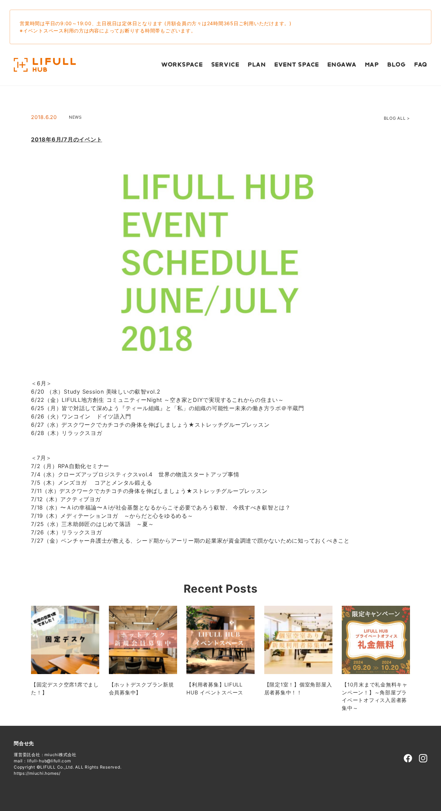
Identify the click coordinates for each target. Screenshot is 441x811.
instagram (423, 758)
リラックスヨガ (82, 432)
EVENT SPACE (296, 65)
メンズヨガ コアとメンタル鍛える (105, 482)
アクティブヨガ (80, 499)
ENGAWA (342, 65)
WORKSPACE (182, 65)
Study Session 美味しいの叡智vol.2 (112, 391)
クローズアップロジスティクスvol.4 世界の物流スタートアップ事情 (148, 474)
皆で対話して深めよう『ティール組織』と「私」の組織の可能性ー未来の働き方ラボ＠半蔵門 (183, 408)
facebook (408, 758)
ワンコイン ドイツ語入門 (96, 416)
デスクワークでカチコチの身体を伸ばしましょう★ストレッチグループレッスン (165, 424)
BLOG (396, 65)
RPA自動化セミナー (84, 466)
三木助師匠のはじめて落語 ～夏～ (107, 524)
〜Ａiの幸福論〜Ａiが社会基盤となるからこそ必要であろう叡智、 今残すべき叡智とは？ (175, 507)
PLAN (257, 65)
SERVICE (225, 65)
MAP (372, 65)
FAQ (420, 65)
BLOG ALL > (397, 118)
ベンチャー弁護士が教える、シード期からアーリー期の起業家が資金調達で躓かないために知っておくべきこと (205, 540)
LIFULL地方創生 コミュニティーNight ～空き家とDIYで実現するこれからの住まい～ (173, 399)
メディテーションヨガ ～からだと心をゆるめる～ (126, 515)
